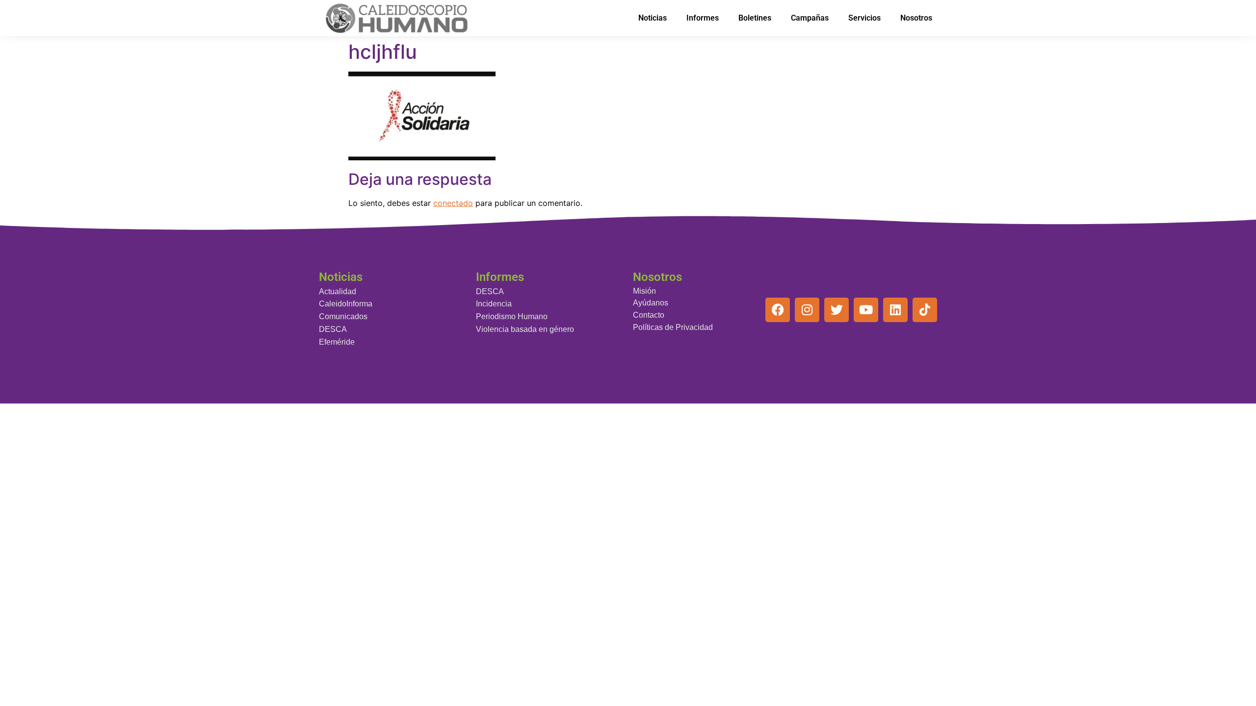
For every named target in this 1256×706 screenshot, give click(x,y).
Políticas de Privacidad (673, 327)
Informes (702, 18)
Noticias (652, 18)
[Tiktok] (925, 310)
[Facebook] (777, 310)
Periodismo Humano (512, 316)
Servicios (864, 18)
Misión (644, 291)
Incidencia (494, 304)
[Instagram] (807, 310)
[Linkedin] (895, 310)
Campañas (810, 18)
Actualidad (337, 291)
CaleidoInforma (345, 304)
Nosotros (916, 18)
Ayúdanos (650, 303)
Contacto (648, 315)
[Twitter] (836, 310)
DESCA (333, 329)
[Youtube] (866, 310)
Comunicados (343, 316)
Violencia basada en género (525, 329)
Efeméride (337, 342)
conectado (453, 203)
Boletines (754, 18)
